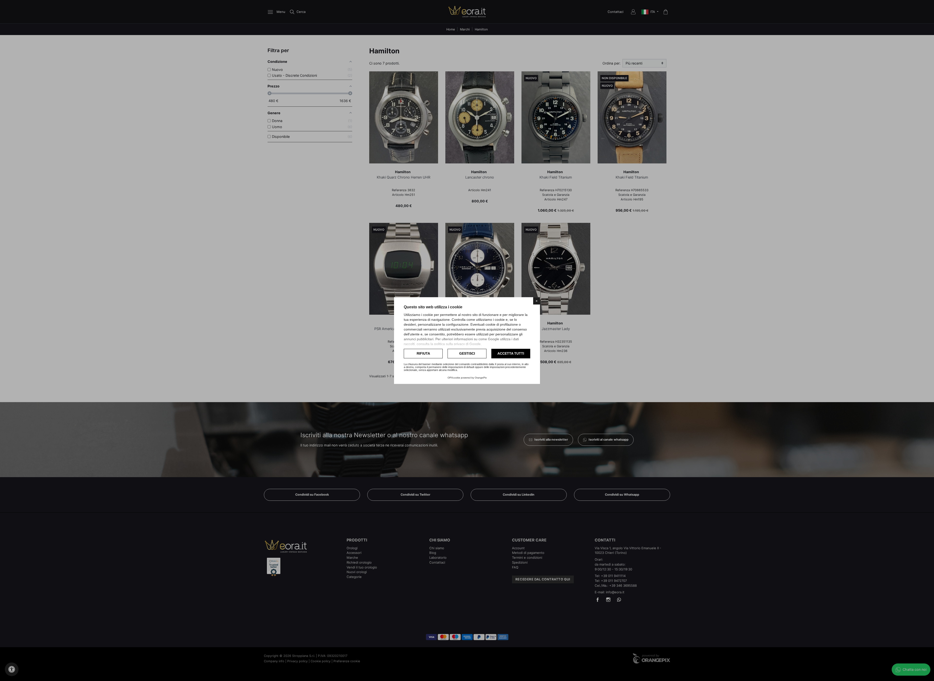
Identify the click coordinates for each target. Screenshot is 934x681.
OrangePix (481, 377)
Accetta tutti (510, 353)
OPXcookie (454, 377)
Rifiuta (423, 353)
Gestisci (467, 353)
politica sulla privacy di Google (457, 344)
